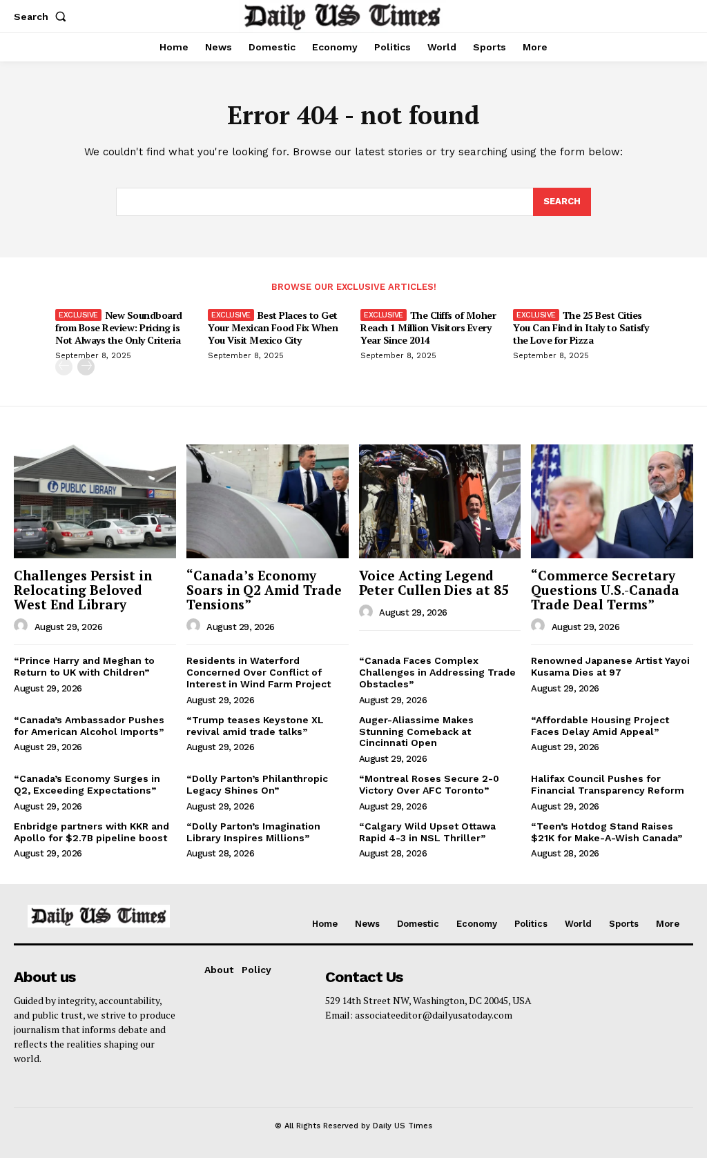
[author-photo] (23, 626)
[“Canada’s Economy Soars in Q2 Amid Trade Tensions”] (267, 501)
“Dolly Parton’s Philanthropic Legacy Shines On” (257, 784)
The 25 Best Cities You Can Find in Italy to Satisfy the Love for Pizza (580, 327)
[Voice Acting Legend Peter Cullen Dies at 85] (440, 501)
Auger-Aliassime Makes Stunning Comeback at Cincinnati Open (416, 731)
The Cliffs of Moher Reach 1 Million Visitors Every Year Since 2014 (428, 327)
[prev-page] (63, 366)
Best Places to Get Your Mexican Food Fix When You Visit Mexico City (273, 327)
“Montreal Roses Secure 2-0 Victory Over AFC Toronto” (429, 784)
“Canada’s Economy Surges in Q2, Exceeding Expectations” (87, 784)
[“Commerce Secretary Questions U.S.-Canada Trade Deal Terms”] (612, 501)
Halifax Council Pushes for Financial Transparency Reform (607, 784)
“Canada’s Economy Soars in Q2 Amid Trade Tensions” (264, 590)
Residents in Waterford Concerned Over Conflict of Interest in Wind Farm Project (258, 672)
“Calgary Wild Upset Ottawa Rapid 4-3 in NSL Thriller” (427, 832)
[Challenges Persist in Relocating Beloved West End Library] (95, 501)
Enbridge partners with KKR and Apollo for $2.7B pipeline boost (91, 832)
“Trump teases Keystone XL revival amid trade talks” (255, 725)
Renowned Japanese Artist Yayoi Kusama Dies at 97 (610, 666)
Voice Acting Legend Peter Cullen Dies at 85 (434, 582)
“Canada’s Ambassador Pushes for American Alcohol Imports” (89, 725)
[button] (43, 16)
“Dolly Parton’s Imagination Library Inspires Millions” (253, 832)
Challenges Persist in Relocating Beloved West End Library (83, 590)
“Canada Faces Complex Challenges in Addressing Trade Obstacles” (437, 672)
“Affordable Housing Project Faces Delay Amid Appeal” (600, 725)
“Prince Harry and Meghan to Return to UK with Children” (84, 666)
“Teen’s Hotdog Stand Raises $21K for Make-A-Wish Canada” (606, 832)
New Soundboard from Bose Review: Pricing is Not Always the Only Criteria (118, 327)
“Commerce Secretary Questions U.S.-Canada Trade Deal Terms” (605, 590)
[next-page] (86, 366)
